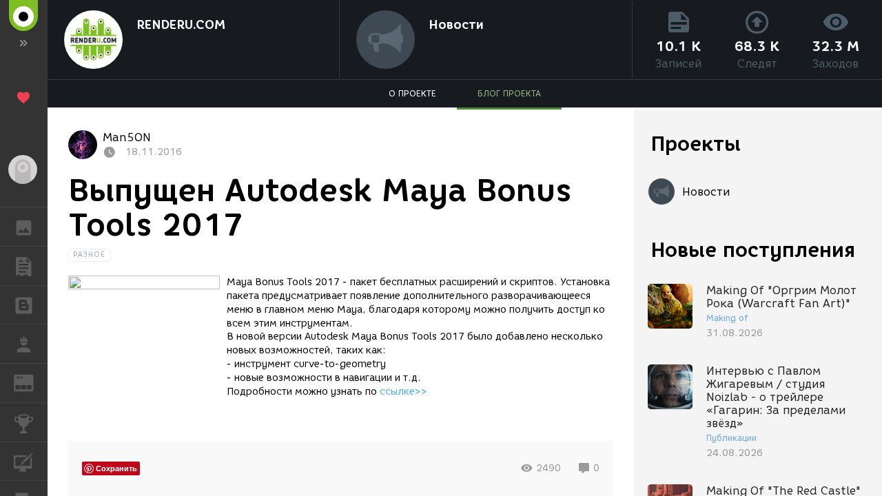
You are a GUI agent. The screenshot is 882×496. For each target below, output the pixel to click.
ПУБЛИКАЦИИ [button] (24, 266)
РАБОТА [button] (24, 343)
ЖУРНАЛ (32, 382)
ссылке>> (403, 391)
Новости (456, 24)
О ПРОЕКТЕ (412, 93)
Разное (89, 254)
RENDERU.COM (180, 24)
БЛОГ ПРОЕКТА (509, 93)
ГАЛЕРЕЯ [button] (24, 226)
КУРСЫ (24, 461)
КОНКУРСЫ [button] (24, 422)
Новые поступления (753, 250)
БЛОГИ (24, 305)
